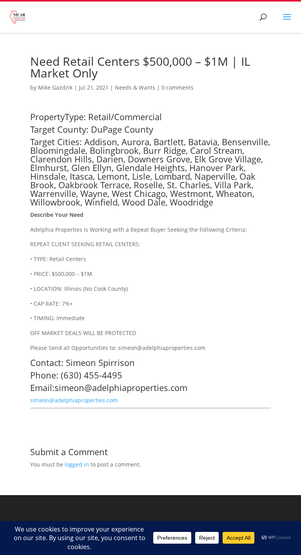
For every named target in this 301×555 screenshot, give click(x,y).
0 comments (177, 87)
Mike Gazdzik (55, 87)
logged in (77, 464)
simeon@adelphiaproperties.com (74, 400)
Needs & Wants (135, 87)
